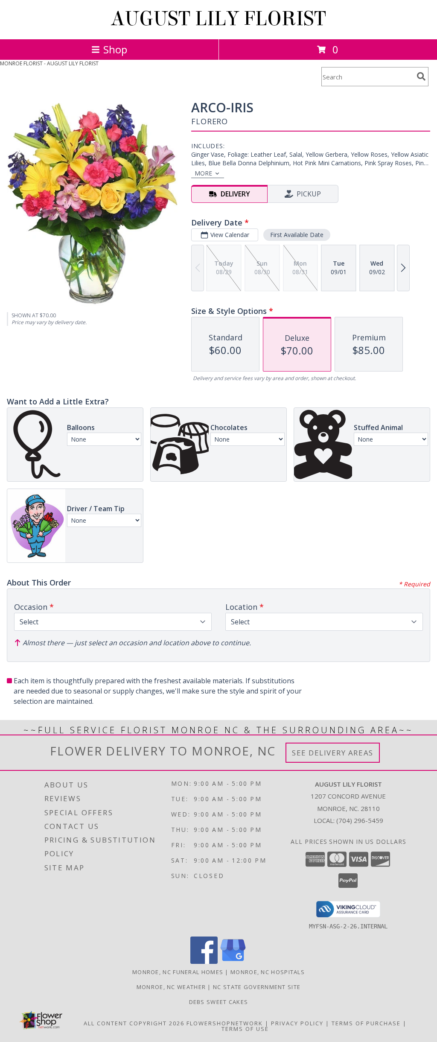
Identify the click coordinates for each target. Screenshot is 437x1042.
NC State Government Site (256, 987)
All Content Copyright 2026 (134, 1023)
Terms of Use (245, 1029)
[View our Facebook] (204, 961)
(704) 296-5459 (359, 820)
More (203, 173)
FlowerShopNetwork (224, 1023)
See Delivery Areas (332, 753)
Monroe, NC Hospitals (267, 972)
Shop (115, 49)
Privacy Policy (297, 1023)
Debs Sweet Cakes (218, 1002)
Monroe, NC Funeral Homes (177, 972)
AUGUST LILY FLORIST (218, 18)
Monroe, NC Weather (171, 987)
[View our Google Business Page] (233, 961)
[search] (421, 76)
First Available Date (296, 235)
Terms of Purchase (366, 1023)
